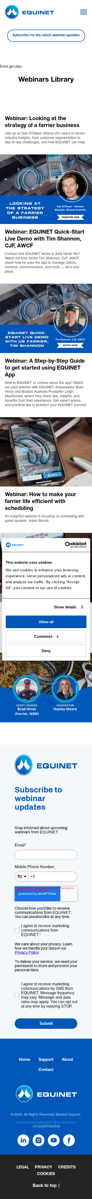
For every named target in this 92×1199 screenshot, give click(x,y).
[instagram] (38, 1140)
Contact (46, 1070)
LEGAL (22, 1168)
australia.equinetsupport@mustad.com (46, 1122)
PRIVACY (43, 1168)
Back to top (45, 1186)
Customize (43, 636)
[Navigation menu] (83, 12)
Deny (46, 651)
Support (46, 1060)
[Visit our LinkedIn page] (23, 1140)
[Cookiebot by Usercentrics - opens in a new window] (65, 545)
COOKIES (46, 1174)
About (67, 1060)
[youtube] (54, 1140)
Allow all (46, 622)
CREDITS (67, 1168)
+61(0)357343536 (46, 1126)
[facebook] (69, 1140)
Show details (65, 607)
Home (24, 1060)
